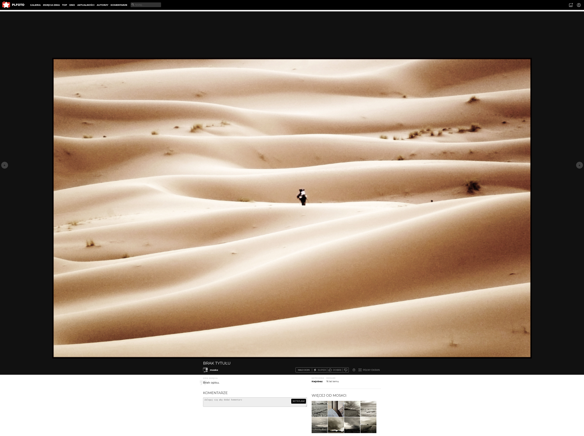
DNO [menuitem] (72, 4)
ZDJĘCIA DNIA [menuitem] (51, 4)
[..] (352, 409)
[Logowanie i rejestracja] (579, 5)
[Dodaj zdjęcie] (571, 5)
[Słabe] (346, 370)
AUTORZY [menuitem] (102, 4)
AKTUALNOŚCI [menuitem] (85, 4)
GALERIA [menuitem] (35, 4)
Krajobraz (317, 381)
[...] (336, 425)
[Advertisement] (292, 32)
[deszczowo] (320, 425)
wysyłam (298, 401)
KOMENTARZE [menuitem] (119, 4)
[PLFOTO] (13, 5)
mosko (214, 370)
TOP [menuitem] (64, 4)
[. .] (320, 409)
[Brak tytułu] (205, 370)
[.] (336, 409)
